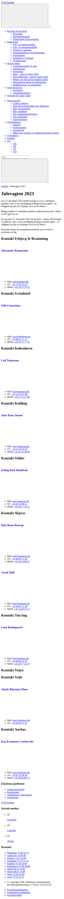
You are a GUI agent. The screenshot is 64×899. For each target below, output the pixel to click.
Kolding (11, 863)
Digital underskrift (15, 789)
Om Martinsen (14, 122)
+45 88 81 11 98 (19, 606)
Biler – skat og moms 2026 (25, 74)
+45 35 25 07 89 (19, 394)
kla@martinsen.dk (21, 772)
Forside (4, 186)
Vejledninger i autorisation (19, 795)
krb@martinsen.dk (21, 556)
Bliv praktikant (20, 111)
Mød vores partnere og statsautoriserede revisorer (36, 133)
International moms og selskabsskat (29, 82)
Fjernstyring (12, 797)
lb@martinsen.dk (21, 658)
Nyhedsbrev (13, 135)
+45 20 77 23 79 (22, 664)
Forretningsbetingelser (17, 890)
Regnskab (17, 34)
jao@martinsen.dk (21, 720)
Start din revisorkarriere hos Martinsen (31, 106)
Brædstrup (12, 853)
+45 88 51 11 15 (19, 339)
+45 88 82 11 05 (19, 661)
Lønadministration (21, 93)
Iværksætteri (19, 55)
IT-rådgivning (19, 60)
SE (14, 149)
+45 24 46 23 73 (22, 609)
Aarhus (10, 855)
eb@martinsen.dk (21, 501)
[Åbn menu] (50, 26)
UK (15, 143)
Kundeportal (13, 792)
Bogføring (18, 90)
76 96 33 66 (18, 874)
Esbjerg (10, 858)
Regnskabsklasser (21, 36)
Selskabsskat (19, 69)
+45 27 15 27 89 (22, 397)
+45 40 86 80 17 (22, 778)
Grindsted (11, 861)
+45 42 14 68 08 (22, 452)
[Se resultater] (24, 170)
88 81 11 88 (19, 871)
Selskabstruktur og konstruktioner (29, 52)
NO (15, 151)
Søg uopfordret (20, 117)
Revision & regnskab (17, 31)
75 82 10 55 (18, 877)
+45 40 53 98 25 (22, 561)
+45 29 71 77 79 (22, 342)
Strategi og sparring (22, 50)
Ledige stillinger (20, 103)
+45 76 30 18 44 (19, 449)
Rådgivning (12, 42)
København (12, 866)
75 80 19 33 (23, 853)
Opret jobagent (20, 119)
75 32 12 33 (22, 861)
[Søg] (24, 16)
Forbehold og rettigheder (18, 892)
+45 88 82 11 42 (19, 723)
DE (14, 146)
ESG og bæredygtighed (24, 44)
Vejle (9, 877)
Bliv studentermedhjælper (25, 114)
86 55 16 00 (19, 869)
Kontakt (11, 138)
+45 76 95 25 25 (19, 284)
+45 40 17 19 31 (22, 506)
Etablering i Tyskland (23, 58)
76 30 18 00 (21, 863)
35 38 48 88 (24, 866)
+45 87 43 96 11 (19, 504)
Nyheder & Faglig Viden (19, 95)
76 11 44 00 (20, 858)
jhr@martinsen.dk (21, 603)
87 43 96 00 (20, 855)
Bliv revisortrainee (21, 108)
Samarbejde (18, 130)
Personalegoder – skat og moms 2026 (30, 77)
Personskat (18, 71)
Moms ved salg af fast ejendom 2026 (30, 79)
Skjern (10, 871)
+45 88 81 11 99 (19, 559)
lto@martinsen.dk (21, 391)
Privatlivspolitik (14, 895)
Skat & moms (13, 63)
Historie (17, 125)
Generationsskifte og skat (25, 66)
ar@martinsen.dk (21, 281)
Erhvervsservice (14, 87)
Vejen (10, 874)
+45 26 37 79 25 (22, 287)
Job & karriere (14, 100)
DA (9, 141)
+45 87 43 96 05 (19, 775)
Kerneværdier (19, 127)
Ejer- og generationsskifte (25, 47)
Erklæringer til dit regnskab (26, 39)
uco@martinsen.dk (21, 336)
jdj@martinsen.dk (21, 446)
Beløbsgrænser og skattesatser (27, 85)
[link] (7, 2)
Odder (10, 869)
